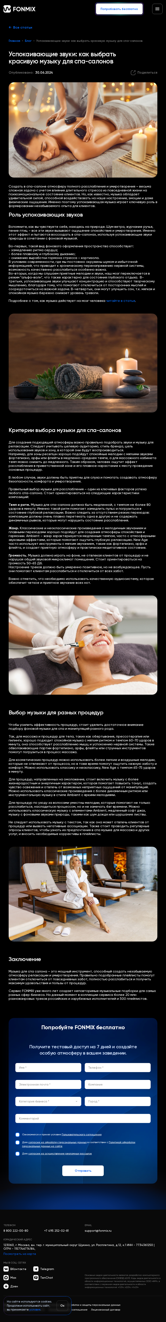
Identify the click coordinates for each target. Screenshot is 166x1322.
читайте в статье (120, 301)
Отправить (83, 1170)
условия (34, 1309)
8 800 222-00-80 (15, 1230)
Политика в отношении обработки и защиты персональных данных (78, 1304)
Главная (14, 40)
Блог (28, 40)
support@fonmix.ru (98, 1230)
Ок (62, 1305)
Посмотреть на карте (19, 1254)
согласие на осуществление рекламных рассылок (60, 1153)
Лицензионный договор (105, 1309)
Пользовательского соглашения (82, 1134)
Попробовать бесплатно (119, 9)
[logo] (19, 9)
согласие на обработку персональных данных (57, 1142)
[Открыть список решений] (157, 9)
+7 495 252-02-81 (56, 1230)
